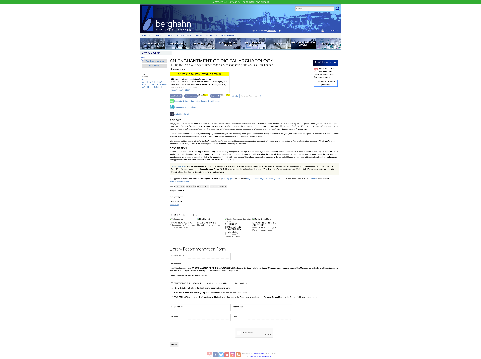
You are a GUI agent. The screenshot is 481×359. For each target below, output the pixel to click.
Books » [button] (159, 36)
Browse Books (150, 52)
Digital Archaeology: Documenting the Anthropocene (154, 83)
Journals (198, 36)
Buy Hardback (176, 96)
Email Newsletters (209, 354)
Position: (174, 316)
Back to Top (174, 205)
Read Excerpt (154, 65)
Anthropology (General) (218, 186)
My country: (267, 31)
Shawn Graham (178, 166)
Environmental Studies (228, 44)
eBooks (170, 36)
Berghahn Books (259, 353)
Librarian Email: (177, 256)
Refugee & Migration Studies (303, 44)
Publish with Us (228, 36)
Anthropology (152, 44)
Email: (235, 316)
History (277, 44)
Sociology (328, 44)
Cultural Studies (203, 44)
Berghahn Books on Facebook (215, 354)
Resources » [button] (211, 36)
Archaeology (178, 44)
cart (279, 31)
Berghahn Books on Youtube (227, 354)
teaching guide (228, 178)
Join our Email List (331, 31)
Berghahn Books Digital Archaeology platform (264, 178)
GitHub (314, 178)
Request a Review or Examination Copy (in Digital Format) (196, 101)
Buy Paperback (191, 96)
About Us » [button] (147, 36)
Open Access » (184, 36)
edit (260, 96)
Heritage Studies (202, 186)
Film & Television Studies (253, 44)
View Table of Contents (154, 61)
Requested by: (177, 307)
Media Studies (191, 186)
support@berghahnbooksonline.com (261, 356)
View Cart (235, 96)
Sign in (254, 31)
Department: (237, 307)
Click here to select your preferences (326, 83)
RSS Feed (238, 354)
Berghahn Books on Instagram (232, 354)
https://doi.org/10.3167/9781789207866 (187, 90)
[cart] (279, 31)
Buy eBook (215, 96)
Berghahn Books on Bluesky (221, 354)
